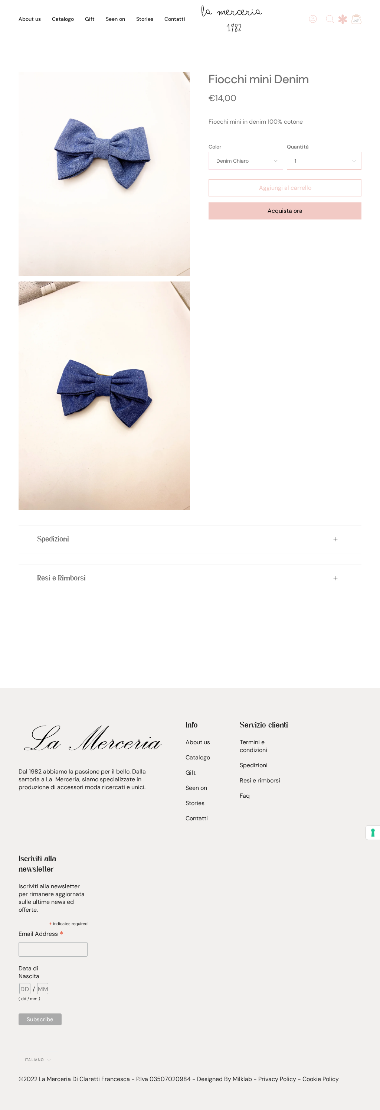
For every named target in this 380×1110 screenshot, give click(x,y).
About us (198, 742)
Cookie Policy (320, 1079)
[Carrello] (356, 19)
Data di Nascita (29, 972)
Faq (245, 796)
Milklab (242, 1079)
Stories (195, 803)
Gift (191, 773)
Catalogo (198, 757)
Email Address (41, 933)
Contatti (197, 818)
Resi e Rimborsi (61, 578)
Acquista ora (285, 211)
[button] (62, 19)
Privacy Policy (277, 1079)
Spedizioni (53, 539)
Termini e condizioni (253, 746)
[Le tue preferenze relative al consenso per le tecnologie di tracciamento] (373, 833)
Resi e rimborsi (260, 780)
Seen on (196, 788)
